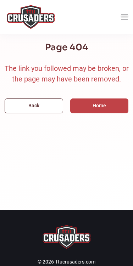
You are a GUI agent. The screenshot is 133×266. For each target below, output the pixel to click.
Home (99, 105)
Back (33, 105)
